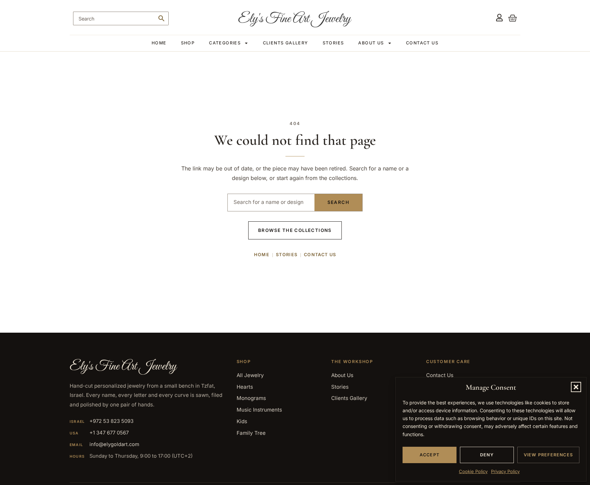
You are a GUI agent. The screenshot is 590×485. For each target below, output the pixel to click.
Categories (225, 42)
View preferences (548, 454)
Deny (487, 454)
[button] (576, 387)
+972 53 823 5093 (111, 421)
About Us (371, 42)
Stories (333, 42)
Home (159, 42)
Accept (429, 454)
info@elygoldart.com (114, 444)
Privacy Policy (505, 471)
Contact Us (422, 42)
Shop (188, 42)
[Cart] (510, 18)
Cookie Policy (473, 471)
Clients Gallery (285, 42)
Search (338, 202)
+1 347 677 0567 (109, 433)
